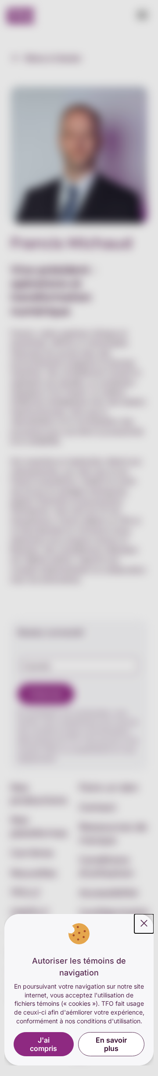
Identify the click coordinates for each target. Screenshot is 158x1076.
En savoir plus (111, 1044)
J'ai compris (43, 1044)
